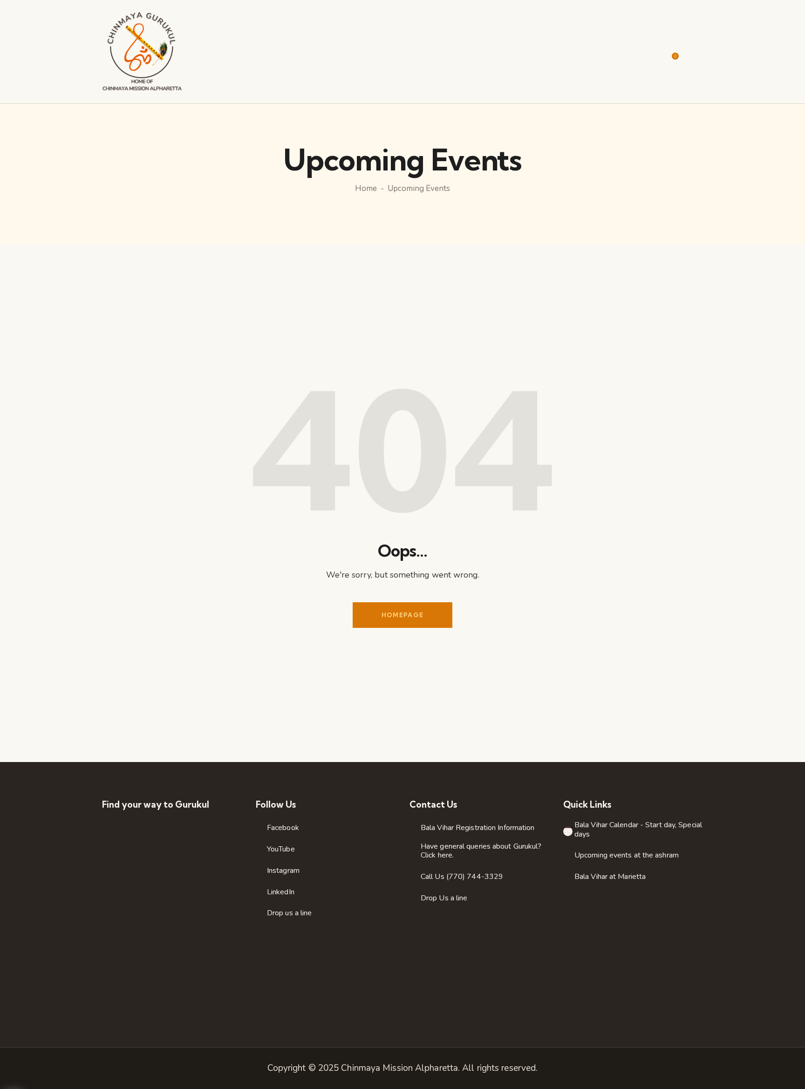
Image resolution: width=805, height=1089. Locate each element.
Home (366, 188)
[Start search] (697, 53)
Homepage (402, 615)
